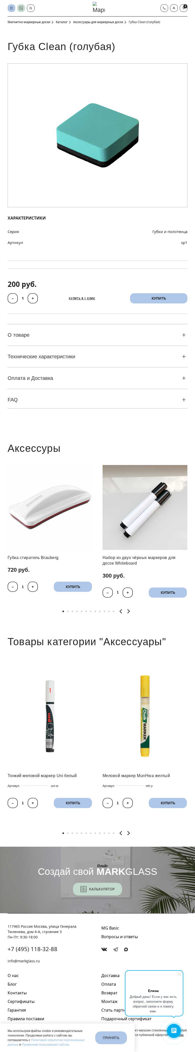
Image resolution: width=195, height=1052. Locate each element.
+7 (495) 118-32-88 (32, 949)
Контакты (17, 993)
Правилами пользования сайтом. (46, 1044)
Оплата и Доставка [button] (30, 378)
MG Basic (110, 928)
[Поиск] (31, 8)
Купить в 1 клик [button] (82, 298)
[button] (174, 8)
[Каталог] (11, 8)
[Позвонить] (164, 8)
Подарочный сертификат (126, 1019)
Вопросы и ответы (119, 936)
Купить (73, 586)
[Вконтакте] (104, 949)
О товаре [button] (18, 335)
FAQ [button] (13, 400)
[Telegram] (115, 949)
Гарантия (17, 1010)
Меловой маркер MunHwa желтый (136, 775)
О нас (13, 975)
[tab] (63, 611)
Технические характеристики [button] (41, 356)
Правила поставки (26, 1019)
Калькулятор (102, 889)
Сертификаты (21, 1001)
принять (111, 1037)
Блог (12, 984)
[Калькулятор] (21, 8)
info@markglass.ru (24, 960)
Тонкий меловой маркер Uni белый (42, 775)
